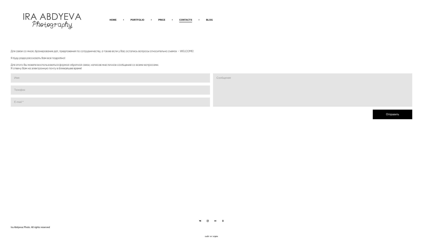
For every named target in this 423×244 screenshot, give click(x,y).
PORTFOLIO (137, 19)
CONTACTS (185, 19)
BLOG (209, 19)
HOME (113, 19)
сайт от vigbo (211, 236)
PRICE (161, 19)
